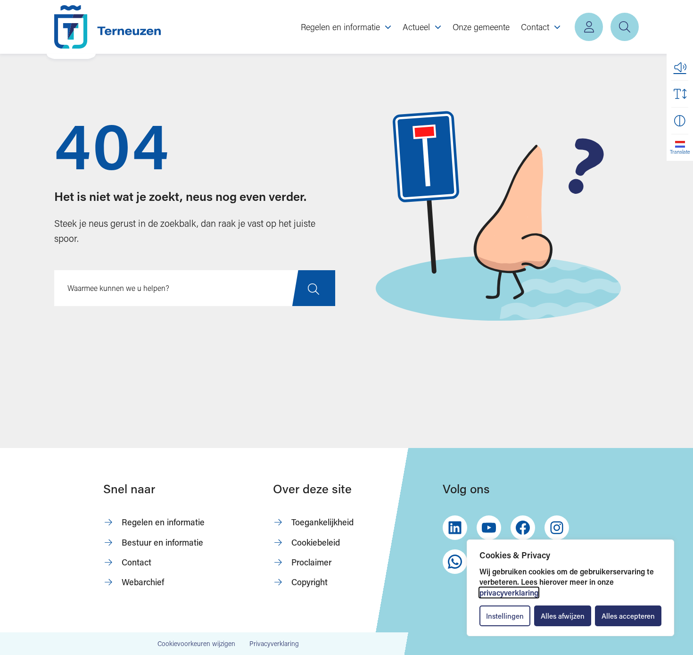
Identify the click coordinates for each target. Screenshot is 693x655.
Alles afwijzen (563, 616)
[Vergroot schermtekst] (680, 94)
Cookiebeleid (315, 542)
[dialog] (570, 587)
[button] (680, 67)
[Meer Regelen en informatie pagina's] (388, 27)
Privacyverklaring (274, 643)
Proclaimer (311, 562)
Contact (136, 562)
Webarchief (143, 582)
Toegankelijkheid (322, 522)
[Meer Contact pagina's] (557, 27)
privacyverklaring (508, 592)
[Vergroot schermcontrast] (680, 121)
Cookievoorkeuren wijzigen (196, 643)
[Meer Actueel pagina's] (438, 27)
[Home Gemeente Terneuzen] (107, 27)
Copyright (309, 582)
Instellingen (505, 616)
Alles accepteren (628, 616)
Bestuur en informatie (162, 542)
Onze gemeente (481, 27)
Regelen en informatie (163, 522)
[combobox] (194, 288)
